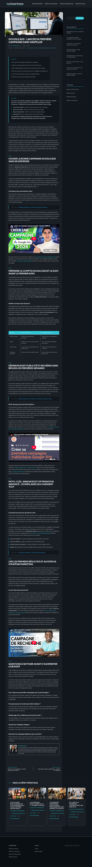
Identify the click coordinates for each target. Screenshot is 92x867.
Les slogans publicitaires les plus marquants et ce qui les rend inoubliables (17, 805)
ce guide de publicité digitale (24, 261)
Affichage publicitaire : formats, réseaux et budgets (73, 50)
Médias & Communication (51, 3)
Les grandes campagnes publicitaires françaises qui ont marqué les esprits (56, 805)
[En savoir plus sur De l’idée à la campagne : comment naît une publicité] (76, 794)
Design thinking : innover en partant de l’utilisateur (75, 32)
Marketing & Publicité (37, 3)
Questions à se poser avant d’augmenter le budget (23, 76)
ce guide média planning (18, 471)
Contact (36, 848)
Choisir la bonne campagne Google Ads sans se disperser (25, 62)
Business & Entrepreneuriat (66, 3)
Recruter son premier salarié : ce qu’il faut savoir (75, 62)
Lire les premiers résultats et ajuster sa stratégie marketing (25, 74)
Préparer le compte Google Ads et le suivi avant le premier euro (26, 65)
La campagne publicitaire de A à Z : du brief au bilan (37, 803)
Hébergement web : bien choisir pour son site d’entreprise (75, 56)
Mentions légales (38, 851)
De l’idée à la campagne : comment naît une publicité (76, 804)
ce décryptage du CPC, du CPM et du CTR (25, 467)
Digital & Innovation (80, 3)
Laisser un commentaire (17, 810)
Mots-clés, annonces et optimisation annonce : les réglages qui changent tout (30, 71)
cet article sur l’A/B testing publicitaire (41, 533)
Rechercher (69, 15)
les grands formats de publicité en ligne (45, 257)
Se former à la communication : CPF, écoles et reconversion (74, 68)
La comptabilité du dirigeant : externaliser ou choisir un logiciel (74, 38)
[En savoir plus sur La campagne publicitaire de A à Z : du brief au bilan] (37, 794)
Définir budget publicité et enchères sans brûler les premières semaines (28, 68)
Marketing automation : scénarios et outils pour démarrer (74, 74)
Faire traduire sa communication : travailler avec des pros (74, 44)
